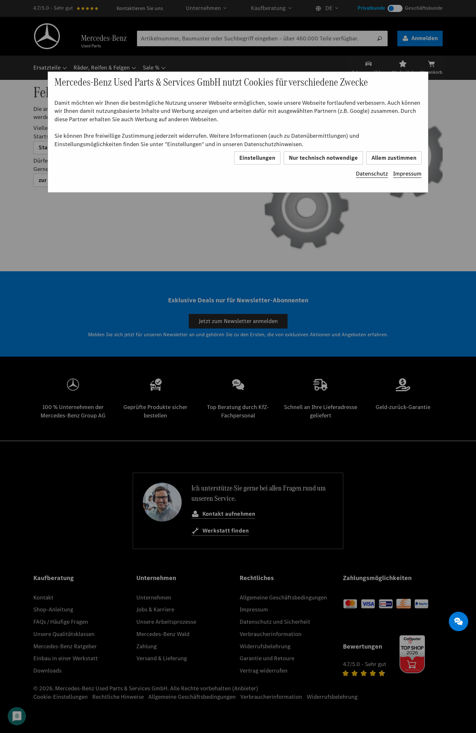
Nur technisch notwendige (323, 158)
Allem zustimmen (393, 158)
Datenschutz (372, 174)
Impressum (407, 174)
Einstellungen (257, 158)
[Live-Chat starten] (458, 621)
